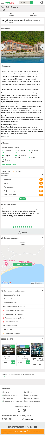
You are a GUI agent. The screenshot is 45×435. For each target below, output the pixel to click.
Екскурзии (8, 329)
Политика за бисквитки (32, 401)
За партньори (8, 398)
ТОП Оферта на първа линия (23, 352)
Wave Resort (9, 357)
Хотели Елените (10, 303)
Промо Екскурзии (11, 322)
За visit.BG (28, 392)
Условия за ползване (31, 398)
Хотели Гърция (11, 325)
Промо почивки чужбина (14, 318)
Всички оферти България (15, 306)
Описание (11, 15)
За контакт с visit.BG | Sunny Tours (16, 416)
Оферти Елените (10, 299)
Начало (6, 392)
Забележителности (10, 395)
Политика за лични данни (12, 401)
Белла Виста (23, 357)
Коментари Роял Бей (12, 295)
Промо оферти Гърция (13, 314)
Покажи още (5, 136)
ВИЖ (13, 362)
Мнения (33, 15)
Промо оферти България (14, 310)
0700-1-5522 (7, 419)
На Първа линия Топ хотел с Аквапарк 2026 (8, 350)
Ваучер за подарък (12, 333)
